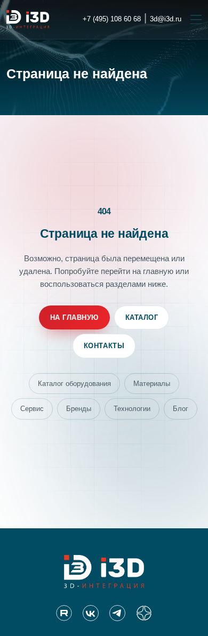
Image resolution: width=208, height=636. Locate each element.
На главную (74, 317)
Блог (180, 409)
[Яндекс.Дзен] (144, 613)
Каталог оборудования (74, 384)
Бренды (78, 409)
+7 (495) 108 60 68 (112, 19)
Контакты (104, 346)
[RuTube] (64, 613)
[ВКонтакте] (91, 613)
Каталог (141, 317)
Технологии (132, 409)
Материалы (151, 384)
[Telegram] (117, 613)
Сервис (32, 409)
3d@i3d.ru (165, 19)
